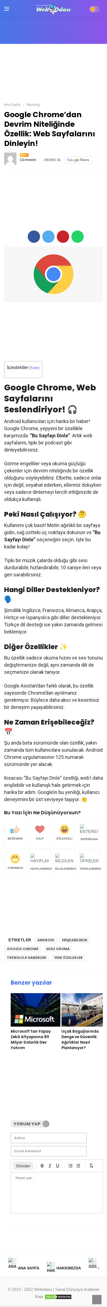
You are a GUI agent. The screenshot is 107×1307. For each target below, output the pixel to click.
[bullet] (78, 1165)
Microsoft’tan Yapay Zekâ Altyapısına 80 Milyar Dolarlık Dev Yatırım (31, 1039)
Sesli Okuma (58, 949)
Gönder (23, 1166)
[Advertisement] (53, 73)
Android (45, 940)
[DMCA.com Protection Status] (58, 1296)
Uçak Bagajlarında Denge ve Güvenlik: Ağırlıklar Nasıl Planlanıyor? (80, 1039)
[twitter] (48, 236)
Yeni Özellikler (68, 957)
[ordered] (70, 1165)
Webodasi (43, 1289)
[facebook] (34, 236)
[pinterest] (63, 236)
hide (34, 367)
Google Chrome (22, 949)
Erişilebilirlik (75, 940)
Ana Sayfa (28, 1268)
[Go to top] (97, 1299)
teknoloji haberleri (26, 957)
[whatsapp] (77, 236)
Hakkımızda (69, 1268)
